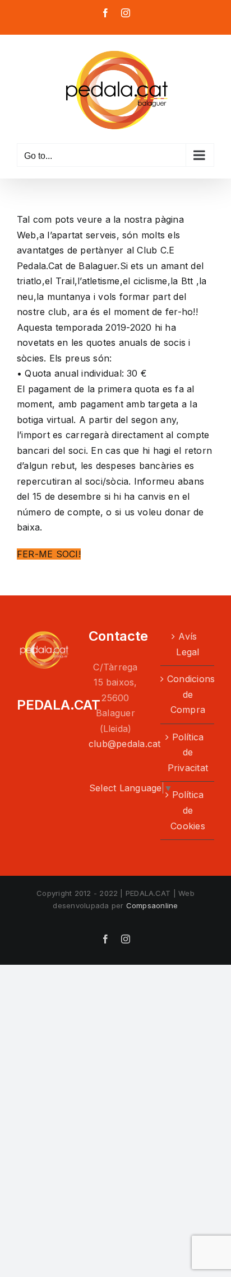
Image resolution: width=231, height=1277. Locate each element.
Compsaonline (152, 905)
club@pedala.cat (125, 743)
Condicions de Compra (188, 694)
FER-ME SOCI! (49, 554)
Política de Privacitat (188, 752)
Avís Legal (187, 644)
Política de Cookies (187, 810)
